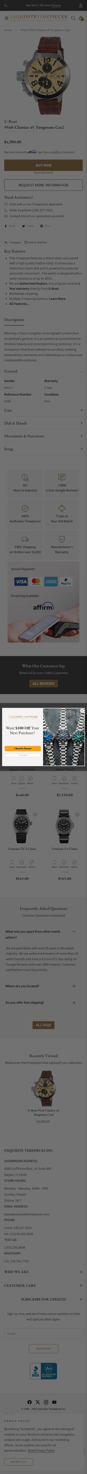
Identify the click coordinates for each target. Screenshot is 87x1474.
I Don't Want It (23, 755)
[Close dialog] (82, 710)
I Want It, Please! (22, 748)
